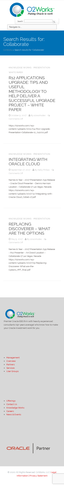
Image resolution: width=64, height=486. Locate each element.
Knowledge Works (20, 67)
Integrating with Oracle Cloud (28, 161)
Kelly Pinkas (44, 170)
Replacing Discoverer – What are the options (29, 229)
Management (13, 357)
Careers (10, 411)
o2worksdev (40, 115)
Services (10, 368)
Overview (11, 361)
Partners (10, 364)
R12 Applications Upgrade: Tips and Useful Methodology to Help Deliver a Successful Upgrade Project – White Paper (32, 93)
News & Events (13, 414)
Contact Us (11, 404)
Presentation (41, 67)
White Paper (16, 72)
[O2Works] (32, 9)
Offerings (10, 401)
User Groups (12, 371)
